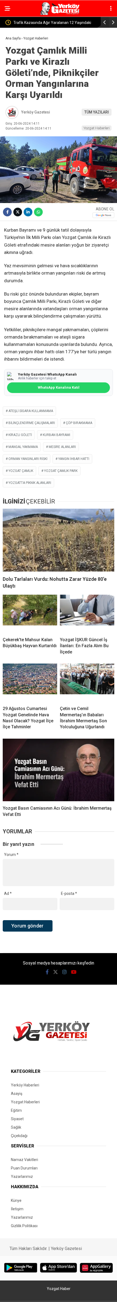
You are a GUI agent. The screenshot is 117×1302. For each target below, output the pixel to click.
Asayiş (16, 1093)
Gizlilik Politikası (24, 1226)
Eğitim (16, 1110)
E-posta (69, 893)
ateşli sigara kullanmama (30, 411)
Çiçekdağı (19, 1136)
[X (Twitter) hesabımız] (55, 972)
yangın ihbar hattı (73, 459)
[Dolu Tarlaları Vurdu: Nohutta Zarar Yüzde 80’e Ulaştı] (58, 540)
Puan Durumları (24, 1168)
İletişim (17, 1209)
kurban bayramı (56, 435)
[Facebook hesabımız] (47, 972)
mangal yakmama (23, 447)
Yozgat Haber (58, 1288)
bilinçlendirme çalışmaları (31, 423)
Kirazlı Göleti (20, 435)
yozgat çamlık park (61, 471)
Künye (16, 1200)
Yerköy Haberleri (25, 1085)
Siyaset (17, 1119)
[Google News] (103, 215)
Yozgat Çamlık (20, 471)
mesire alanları (62, 447)
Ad (8, 893)
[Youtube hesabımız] (73, 972)
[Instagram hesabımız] (64, 972)
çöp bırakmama (79, 423)
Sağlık (16, 1127)
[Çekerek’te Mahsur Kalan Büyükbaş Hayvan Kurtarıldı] (30, 614)
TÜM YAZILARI (96, 112)
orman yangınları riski (27, 459)
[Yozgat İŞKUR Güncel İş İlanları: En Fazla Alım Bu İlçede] (87, 614)
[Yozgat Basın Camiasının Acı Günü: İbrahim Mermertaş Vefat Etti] (58, 770)
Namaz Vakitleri (24, 1159)
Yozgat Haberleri (97, 128)
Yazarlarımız (22, 1176)
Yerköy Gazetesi (35, 112)
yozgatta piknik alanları (29, 483)
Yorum (11, 854)
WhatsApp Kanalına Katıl (58, 387)
